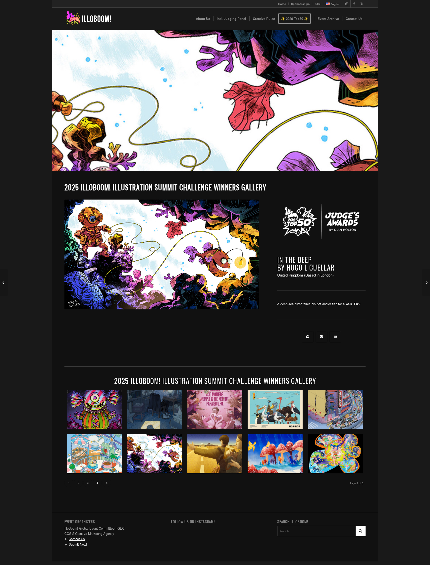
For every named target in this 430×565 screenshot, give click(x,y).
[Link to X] (362, 3)
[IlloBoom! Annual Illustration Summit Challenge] (88, 19)
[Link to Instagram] (346, 3)
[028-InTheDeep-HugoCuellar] (161, 254)
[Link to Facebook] (354, 3)
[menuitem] (282, 3)
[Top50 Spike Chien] (426, 282)
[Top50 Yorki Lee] (4, 282)
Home (282, 4)
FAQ (318, 4)
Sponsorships (300, 4)
